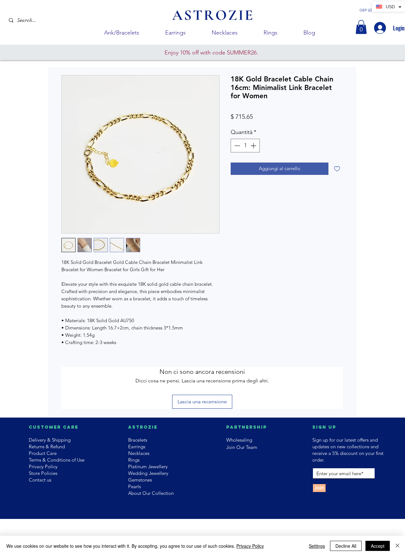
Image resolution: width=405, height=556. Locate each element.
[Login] (379, 28)
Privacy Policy (250, 546)
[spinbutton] (245, 145)
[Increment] (254, 145)
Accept (377, 546)
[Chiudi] (397, 546)
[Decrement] (236, 145)
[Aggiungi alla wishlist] (337, 169)
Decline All (345, 546)
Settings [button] (317, 546)
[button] (361, 27)
